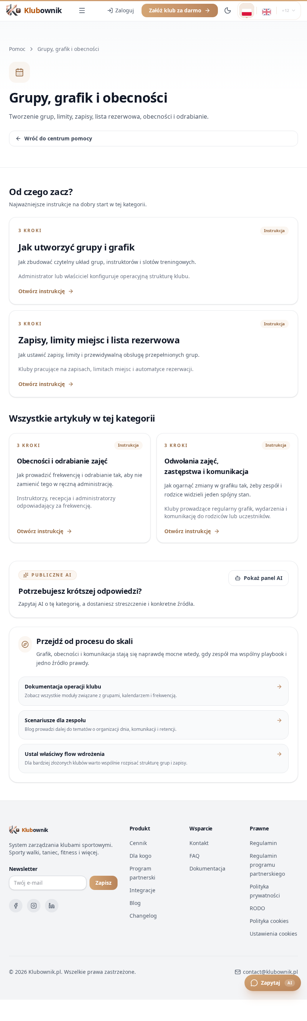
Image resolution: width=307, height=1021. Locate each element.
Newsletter (23, 868)
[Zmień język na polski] (246, 10)
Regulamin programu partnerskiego (267, 864)
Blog (135, 902)
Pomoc (17, 48)
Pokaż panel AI (263, 577)
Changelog (143, 915)
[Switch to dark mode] (227, 10)
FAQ (194, 855)
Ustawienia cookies (273, 933)
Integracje (142, 890)
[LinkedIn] (51, 905)
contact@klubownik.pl (270, 971)
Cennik (138, 843)
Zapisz (103, 882)
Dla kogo (140, 855)
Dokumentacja (207, 868)
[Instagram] (33, 905)
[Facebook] (15, 905)
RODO (257, 908)
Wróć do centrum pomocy (58, 138)
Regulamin (263, 843)
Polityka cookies (269, 920)
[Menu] (82, 10)
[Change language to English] (266, 10)
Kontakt (199, 843)
